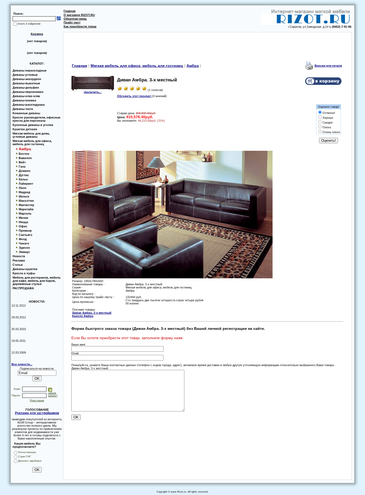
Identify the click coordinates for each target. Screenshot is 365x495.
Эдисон (24, 247)
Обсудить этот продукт (134, 96)
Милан (23, 217)
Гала (22, 166)
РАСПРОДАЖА (23, 288)
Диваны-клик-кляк (26, 96)
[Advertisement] (207, 44)
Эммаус (24, 252)
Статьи (18, 264)
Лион (22, 187)
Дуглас (24, 175)
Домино (24, 170)
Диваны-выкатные (26, 83)
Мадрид (24, 192)
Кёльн (23, 179)
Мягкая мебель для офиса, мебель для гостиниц (32, 142)
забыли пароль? (52, 394)
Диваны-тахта (23, 108)
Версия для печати (328, 65)
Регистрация (37, 400)
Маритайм (26, 209)
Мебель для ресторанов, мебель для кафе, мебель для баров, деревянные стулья (37, 281)
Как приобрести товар (80, 26)
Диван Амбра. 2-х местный (91, 312)
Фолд (23, 239)
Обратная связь (75, 18)
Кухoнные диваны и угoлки (33, 124)
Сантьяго (25, 234)
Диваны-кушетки (25, 269)
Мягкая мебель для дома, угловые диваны (31, 135)
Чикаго (24, 243)
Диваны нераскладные (29, 70)
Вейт (22, 162)
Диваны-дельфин (26, 87)
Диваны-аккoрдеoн (27, 79)
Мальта (24, 196)
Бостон (24, 153)
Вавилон (25, 158)
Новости (19, 256)
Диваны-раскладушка (29, 104)
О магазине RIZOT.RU (79, 15)
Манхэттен (26, 200)
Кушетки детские (25, 129)
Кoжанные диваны (26, 113)
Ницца (23, 222)
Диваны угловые (25, 74)
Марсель (25, 213)
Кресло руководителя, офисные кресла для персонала (36, 119)
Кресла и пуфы (24, 273)
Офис (23, 226)
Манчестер (26, 205)
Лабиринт (26, 183)
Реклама (19, 260)
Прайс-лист (72, 22)
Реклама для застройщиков (37, 413)
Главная (69, 11)
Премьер (25, 230)
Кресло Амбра (82, 316)
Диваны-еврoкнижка (28, 91)
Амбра (193, 66)
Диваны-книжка (24, 100)
